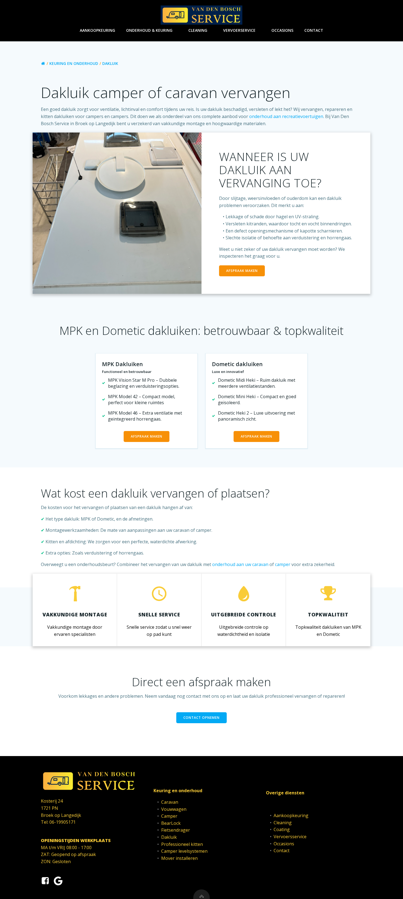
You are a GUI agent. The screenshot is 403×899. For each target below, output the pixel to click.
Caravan (169, 802)
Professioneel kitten (182, 844)
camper (282, 564)
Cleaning (197, 30)
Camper (169, 816)
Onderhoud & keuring (149, 30)
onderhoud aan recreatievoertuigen (286, 116)
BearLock (171, 823)
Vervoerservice (239, 30)
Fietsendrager (175, 830)
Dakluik (169, 837)
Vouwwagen (173, 809)
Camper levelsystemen (184, 851)
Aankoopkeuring (97, 30)
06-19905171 (62, 822)
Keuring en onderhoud (73, 63)
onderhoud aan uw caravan (240, 564)
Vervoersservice (290, 837)
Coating (282, 829)
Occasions (282, 30)
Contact (313, 30)
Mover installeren (179, 858)
